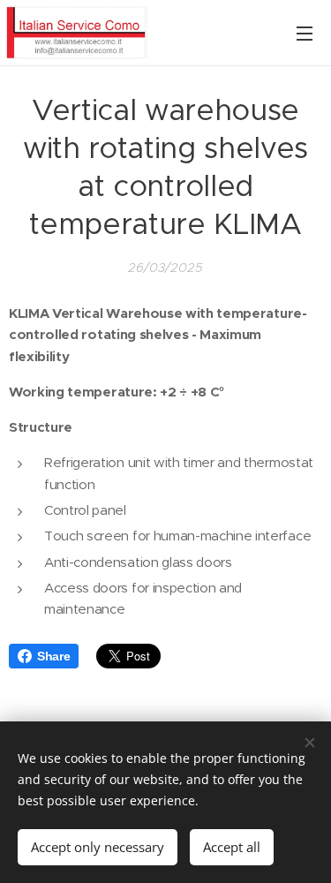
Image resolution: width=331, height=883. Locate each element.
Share (53, 656)
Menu (304, 32)
